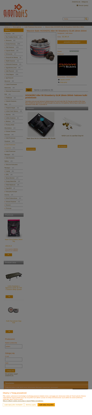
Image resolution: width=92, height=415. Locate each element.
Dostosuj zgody (31, 405)
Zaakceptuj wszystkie (46, 405)
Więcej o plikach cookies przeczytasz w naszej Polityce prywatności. (23, 401)
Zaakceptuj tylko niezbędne (13, 405)
